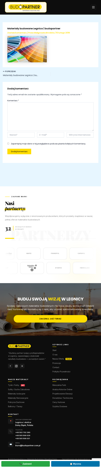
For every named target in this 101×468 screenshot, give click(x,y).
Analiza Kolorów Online (62, 389)
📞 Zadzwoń (25, 464)
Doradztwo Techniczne (62, 398)
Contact (55, 367)
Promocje (56, 363)
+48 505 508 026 (22, 435)
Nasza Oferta (58, 359)
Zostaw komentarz (17, 32)
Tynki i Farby (13, 385)
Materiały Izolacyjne (16, 394)
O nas (54, 354)
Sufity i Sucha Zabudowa (19, 389)
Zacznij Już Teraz (50, 318)
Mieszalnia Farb (59, 385)
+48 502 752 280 (22, 432)
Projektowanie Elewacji (62, 394)
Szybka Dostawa (59, 406)
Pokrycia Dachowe (16, 402)
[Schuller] (39, 268)
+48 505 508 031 (22, 438)
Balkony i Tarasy (15, 406)
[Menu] (93, 7)
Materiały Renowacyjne (18, 398)
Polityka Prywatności (61, 371)
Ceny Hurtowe (58, 402)
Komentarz (13, 100)
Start (54, 350)
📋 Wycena (75, 464)
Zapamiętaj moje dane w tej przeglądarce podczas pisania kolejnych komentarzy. (48, 143)
